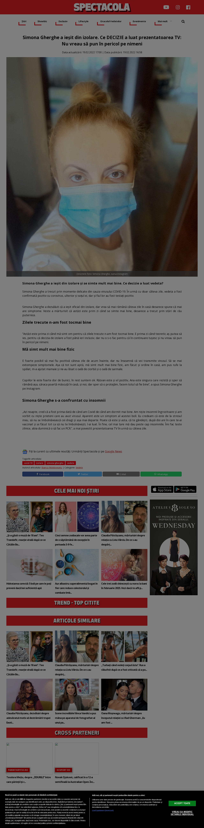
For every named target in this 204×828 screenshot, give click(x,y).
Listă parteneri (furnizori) (103, 810)
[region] (102, 809)
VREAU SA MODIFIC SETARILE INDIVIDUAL (182, 813)
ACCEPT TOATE (182, 803)
